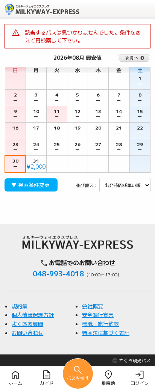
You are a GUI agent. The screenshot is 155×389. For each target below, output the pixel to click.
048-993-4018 (58, 273)
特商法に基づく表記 (105, 332)
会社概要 (92, 306)
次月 (134, 58)
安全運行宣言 (98, 314)
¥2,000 (36, 166)
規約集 (19, 306)
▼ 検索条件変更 (30, 184)
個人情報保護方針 (33, 314)
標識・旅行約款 (100, 323)
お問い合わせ (27, 332)
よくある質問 (27, 323)
